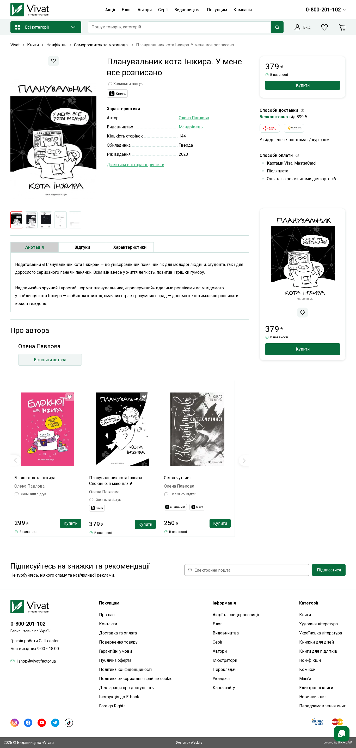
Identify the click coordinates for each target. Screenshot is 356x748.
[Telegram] (55, 723)
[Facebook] (28, 723)
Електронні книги (316, 687)
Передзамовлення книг (322, 705)
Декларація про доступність (126, 687)
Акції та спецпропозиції (236, 614)
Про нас (106, 614)
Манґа (305, 678)
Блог (217, 623)
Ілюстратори (225, 660)
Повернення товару (118, 642)
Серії (217, 642)
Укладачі (221, 678)
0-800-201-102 (27, 624)
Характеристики (129, 247)
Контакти (108, 623)
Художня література (318, 623)
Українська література (320, 633)
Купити (70, 523)
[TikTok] (69, 723)
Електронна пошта (212, 570)
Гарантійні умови (115, 651)
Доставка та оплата (118, 633)
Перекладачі (225, 669)
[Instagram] (14, 723)
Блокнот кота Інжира (34, 477)
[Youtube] (42, 723)
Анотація (34, 247)
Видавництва (226, 633)
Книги (305, 614)
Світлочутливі (177, 477)
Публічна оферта (115, 660)
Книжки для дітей (316, 642)
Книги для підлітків (318, 651)
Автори (220, 651)
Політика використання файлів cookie (136, 678)
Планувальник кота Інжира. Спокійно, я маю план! (116, 480)
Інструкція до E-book (119, 696)
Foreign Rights (112, 705)
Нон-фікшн (310, 660)
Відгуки (82, 247)
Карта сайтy (224, 687)
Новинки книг (312, 696)
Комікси (307, 669)
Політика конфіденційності (125, 669)
